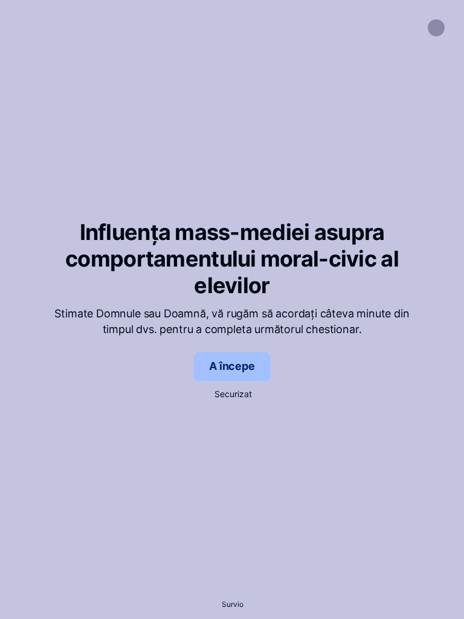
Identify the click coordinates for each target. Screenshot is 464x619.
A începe (232, 366)
